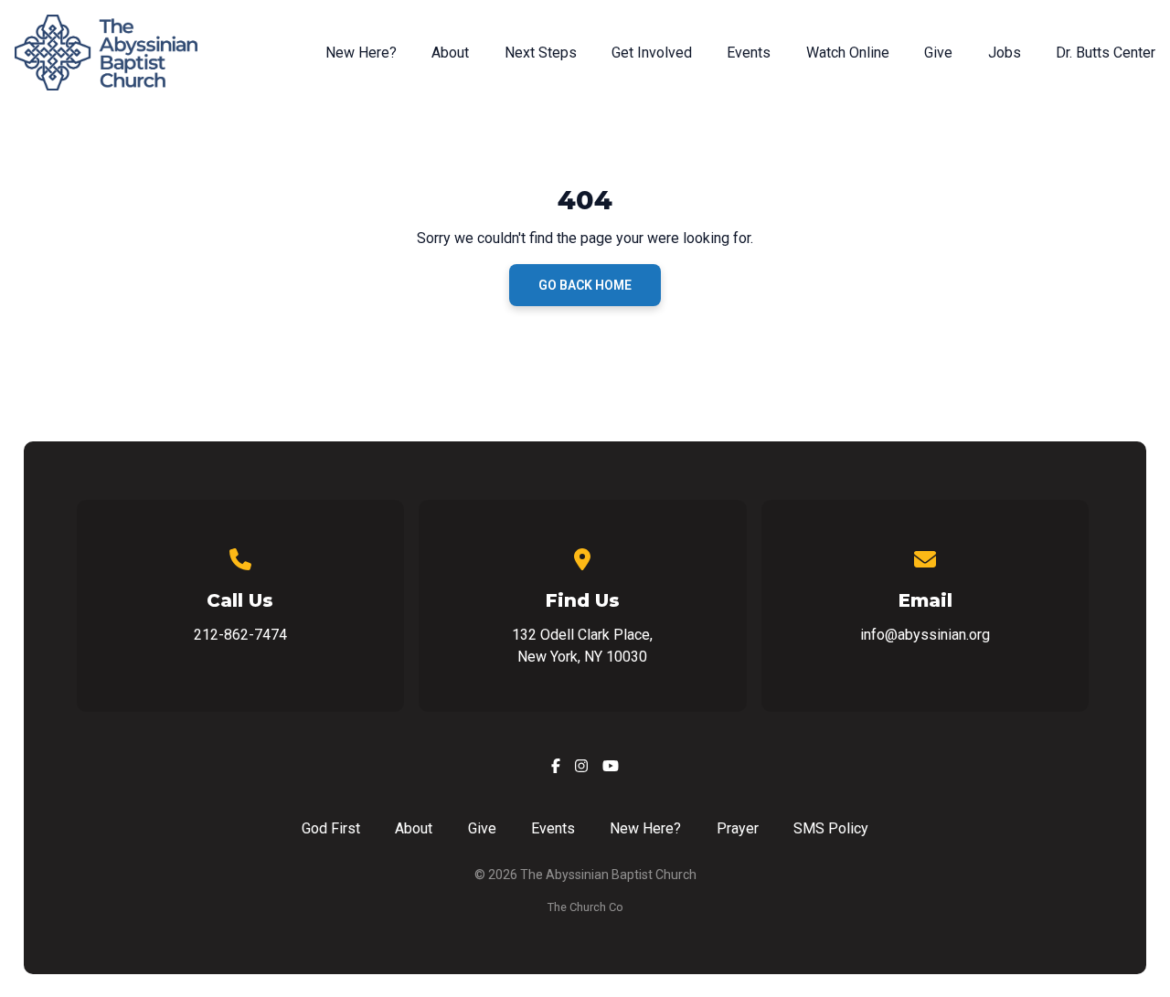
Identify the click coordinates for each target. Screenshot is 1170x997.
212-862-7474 (240, 634)
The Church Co (585, 907)
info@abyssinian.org (925, 634)
